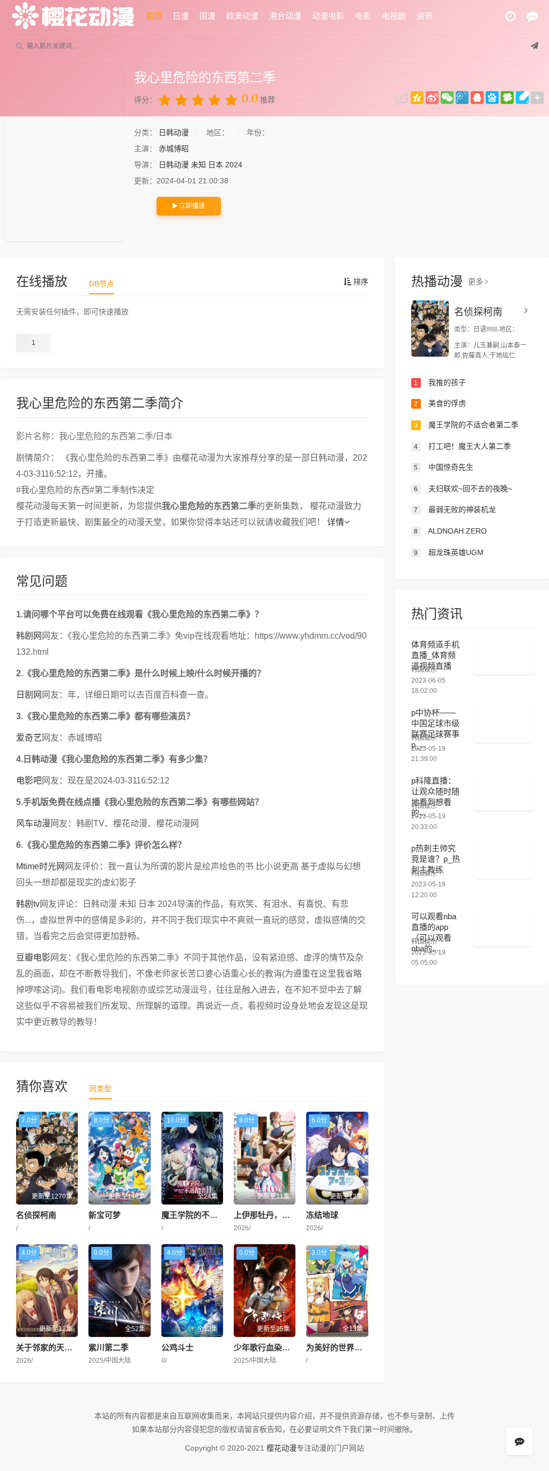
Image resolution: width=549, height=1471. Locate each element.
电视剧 (394, 15)
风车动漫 (33, 823)
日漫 (181, 15)
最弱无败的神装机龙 (455, 509)
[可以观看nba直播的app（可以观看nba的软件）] (503, 929)
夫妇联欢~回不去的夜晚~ (463, 488)
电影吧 (29, 780)
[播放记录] (511, 16)
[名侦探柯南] (430, 328)
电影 (363, 15)
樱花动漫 (281, 1448)
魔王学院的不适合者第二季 (209, 1214)
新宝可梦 (104, 1214)
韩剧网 (29, 635)
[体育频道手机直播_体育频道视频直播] (503, 657)
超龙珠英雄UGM (449, 552)
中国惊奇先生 (443, 467)
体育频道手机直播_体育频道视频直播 (435, 655)
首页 (154, 15)
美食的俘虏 (440, 403)
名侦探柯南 (36, 1214)
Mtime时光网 (40, 866)
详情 (335, 522)
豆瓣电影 (33, 957)
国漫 (207, 15)
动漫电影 (328, 15)
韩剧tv (28, 903)
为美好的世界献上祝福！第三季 (362, 1347)
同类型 (100, 1088)
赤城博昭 (174, 148)
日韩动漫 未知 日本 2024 (200, 164)
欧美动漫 (242, 15)
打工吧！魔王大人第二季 (462, 446)
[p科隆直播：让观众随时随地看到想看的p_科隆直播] (503, 793)
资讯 (425, 15)
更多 (476, 281)
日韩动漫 (175, 132)
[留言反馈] (532, 16)
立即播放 (191, 206)
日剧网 (29, 694)
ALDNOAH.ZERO (450, 531)
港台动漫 (285, 15)
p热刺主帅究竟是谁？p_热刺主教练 (435, 859)
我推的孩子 (440, 382)
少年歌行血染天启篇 (270, 1347)
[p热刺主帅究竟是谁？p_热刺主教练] (503, 860)
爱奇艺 (29, 737)
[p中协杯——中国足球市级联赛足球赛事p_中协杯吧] (503, 725)
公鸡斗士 (177, 1347)
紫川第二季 (108, 1347)
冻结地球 (322, 1214)
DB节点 (101, 283)
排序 (359, 281)
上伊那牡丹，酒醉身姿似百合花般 (294, 1214)
